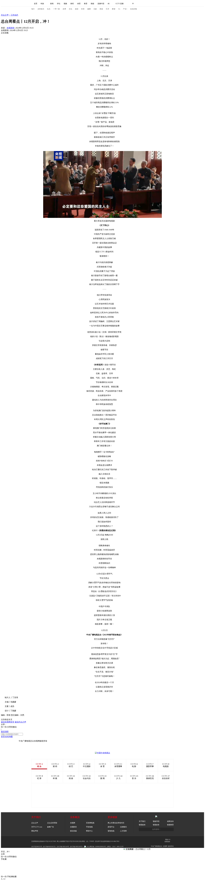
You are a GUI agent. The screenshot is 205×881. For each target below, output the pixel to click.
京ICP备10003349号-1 (10, 741)
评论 (58, 4)
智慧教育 (170, 825)
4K (109, 4)
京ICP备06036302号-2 (49, 846)
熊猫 (92, 4)
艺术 (107, 9)
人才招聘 (123, 831)
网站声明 (34, 831)
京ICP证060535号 (36, 846)
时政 (42, 4)
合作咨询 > (156, 829)
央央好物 (133, 9)
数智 (113, 9)
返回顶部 (5, 732)
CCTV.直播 (119, 4)
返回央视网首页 (7, 722)
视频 (65, 4)
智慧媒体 (142, 825)
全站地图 (9, 737)
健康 (89, 9)
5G (119, 9)
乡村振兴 (40, 9)
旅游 (76, 9)
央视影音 (73, 827)
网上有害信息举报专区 (116, 823)
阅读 (101, 9)
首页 (35, 4)
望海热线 (111, 831)
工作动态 (14, 15)
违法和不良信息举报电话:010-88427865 (107, 841)
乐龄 (95, 9)
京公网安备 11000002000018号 (96, 846)
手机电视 (89, 827)
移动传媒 (73, 831)
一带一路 (56, 9)
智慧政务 (156, 825)
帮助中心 (89, 831)
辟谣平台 (111, 827)
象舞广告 (50, 827)
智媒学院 (156, 821)
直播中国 (101, 4)
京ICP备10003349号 (63, 846)
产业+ (125, 9)
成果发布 (170, 821)
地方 (33, 9)
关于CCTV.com (36, 827)
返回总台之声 (20, 722)
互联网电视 (90, 823)
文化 (70, 9)
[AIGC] (145, 3)
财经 (72, 4)
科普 (82, 9)
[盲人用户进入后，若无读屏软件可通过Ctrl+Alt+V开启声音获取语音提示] (157, 3)
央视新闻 (10, 28)
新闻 (52, 4)
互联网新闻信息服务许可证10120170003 (43, 841)
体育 (79, 4)
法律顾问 (123, 827)
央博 (64, 9)
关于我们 (142, 821)
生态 (48, 9)
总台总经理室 (52, 823)
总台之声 (5, 13)
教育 (85, 4)
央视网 (72, 823)
